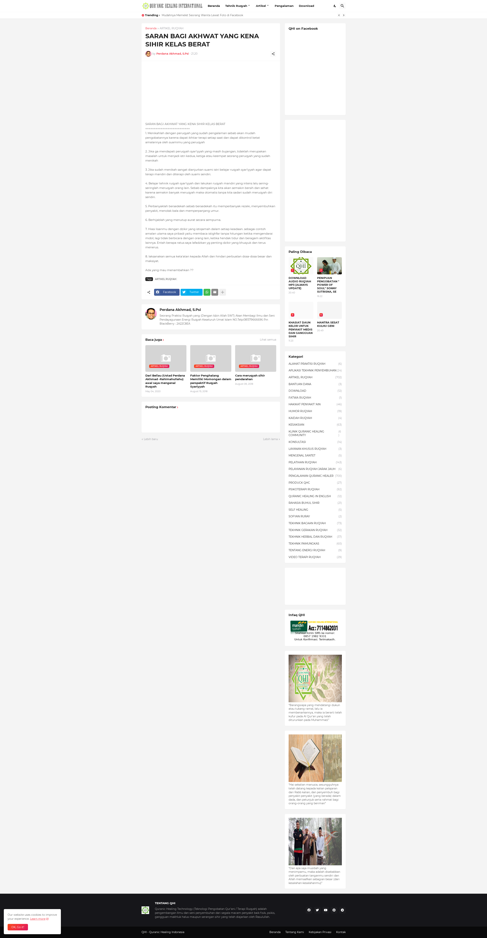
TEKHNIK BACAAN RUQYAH (315, 523)
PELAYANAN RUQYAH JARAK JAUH (315, 469)
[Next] (344, 15)
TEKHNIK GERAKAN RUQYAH (315, 530)
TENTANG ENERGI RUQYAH (315, 550)
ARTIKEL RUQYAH (171, 28)
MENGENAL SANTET (315, 455)
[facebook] (309, 910)
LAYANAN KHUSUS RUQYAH (315, 449)
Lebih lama (270, 439)
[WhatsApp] (207, 292)
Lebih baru (151, 439)
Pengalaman (284, 6)
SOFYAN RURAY (315, 516)
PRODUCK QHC (315, 482)
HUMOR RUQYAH (315, 411)
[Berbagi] (273, 54)
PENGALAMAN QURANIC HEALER (315, 476)
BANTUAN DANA (315, 384)
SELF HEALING (315, 509)
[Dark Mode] (335, 6)
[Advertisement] (210, 91)
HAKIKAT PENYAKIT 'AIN (315, 404)
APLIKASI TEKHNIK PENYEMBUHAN (315, 370)
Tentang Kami (294, 932)
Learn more (37, 918)
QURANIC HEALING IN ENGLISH (315, 496)
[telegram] (342, 910)
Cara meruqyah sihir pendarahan (250, 377)
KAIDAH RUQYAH (315, 418)
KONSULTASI (315, 442)
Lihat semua (268, 339)
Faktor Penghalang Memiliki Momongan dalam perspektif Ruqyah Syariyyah (210, 381)
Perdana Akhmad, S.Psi (180, 310)
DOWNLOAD (315, 391)
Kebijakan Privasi (320, 932)
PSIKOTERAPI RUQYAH (315, 489)
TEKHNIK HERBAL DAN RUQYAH (315, 536)
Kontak (341, 932)
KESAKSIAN (315, 424)
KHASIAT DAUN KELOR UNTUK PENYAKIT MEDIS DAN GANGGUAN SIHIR (210, 15)
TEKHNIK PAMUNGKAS (315, 543)
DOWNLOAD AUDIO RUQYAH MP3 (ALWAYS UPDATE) (300, 283)
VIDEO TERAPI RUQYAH (315, 557)
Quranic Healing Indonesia (166, 932)
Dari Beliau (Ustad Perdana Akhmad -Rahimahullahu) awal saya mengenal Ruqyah (165, 381)
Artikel (261, 6)
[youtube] (325, 910)
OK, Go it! (17, 927)
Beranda (214, 6)
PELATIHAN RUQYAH (315, 462)
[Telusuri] (342, 6)
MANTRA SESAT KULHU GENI (328, 324)
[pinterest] (334, 910)
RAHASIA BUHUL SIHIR (315, 503)
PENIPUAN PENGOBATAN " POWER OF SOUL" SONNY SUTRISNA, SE (328, 285)
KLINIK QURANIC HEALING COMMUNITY (315, 433)
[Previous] (339, 15)
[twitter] (317, 910)
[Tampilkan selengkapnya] (222, 292)
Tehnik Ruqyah (236, 6)
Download (306, 6)
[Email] (214, 292)
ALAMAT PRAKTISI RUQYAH (315, 363)
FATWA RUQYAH (315, 397)
